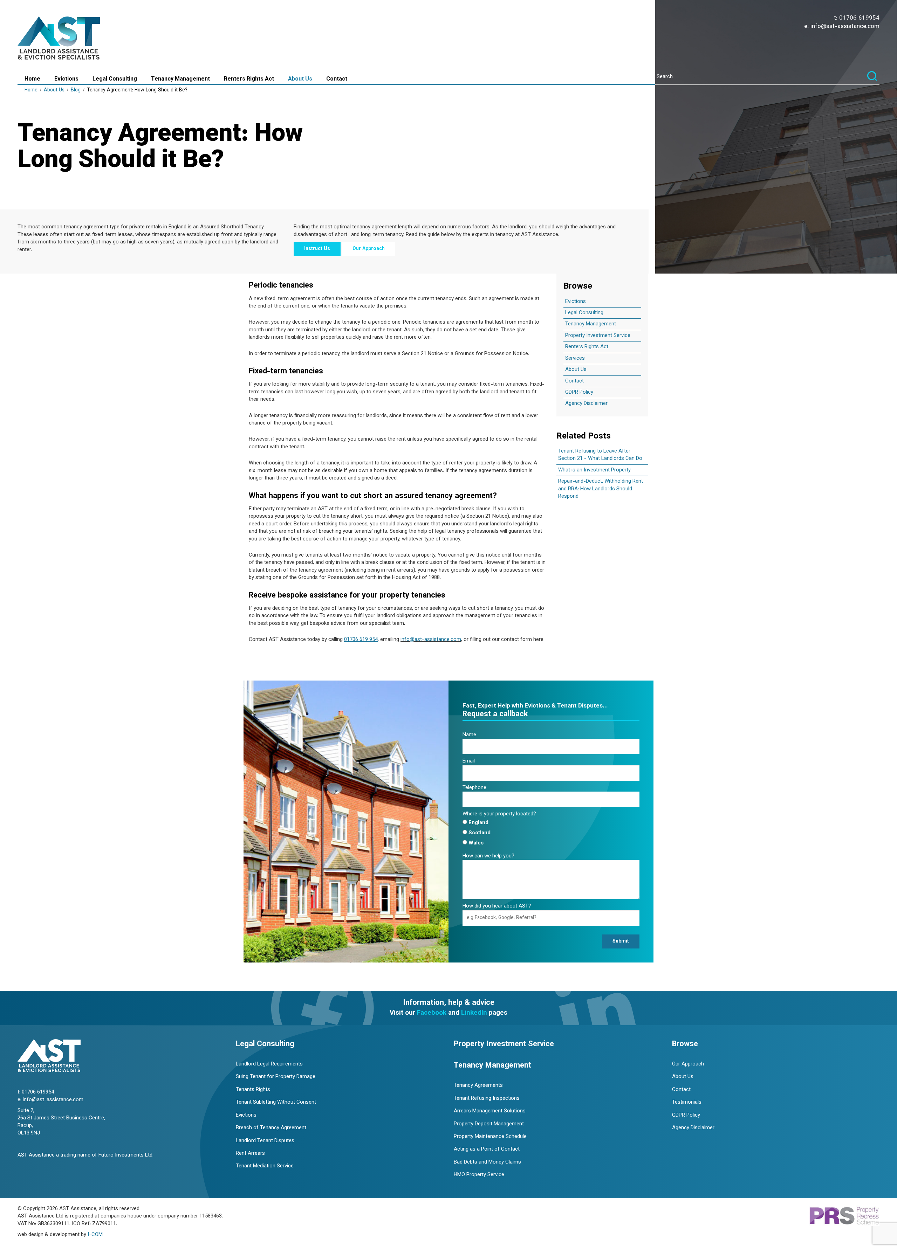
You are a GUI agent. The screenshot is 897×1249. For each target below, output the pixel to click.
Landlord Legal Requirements (269, 1064)
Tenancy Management (180, 79)
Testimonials (686, 1102)
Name (469, 735)
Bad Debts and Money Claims (487, 1162)
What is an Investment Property (594, 470)
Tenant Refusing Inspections (487, 1099)
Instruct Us (317, 249)
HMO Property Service (479, 1175)
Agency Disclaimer (586, 404)
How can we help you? (488, 856)
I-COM (95, 1235)
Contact (336, 79)
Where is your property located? (499, 814)
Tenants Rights (253, 1090)
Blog (76, 90)
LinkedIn (474, 1013)
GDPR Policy (579, 392)
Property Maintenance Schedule (490, 1137)
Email (469, 761)
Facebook (431, 1013)
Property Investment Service (597, 336)
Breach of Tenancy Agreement (271, 1128)
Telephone (474, 788)
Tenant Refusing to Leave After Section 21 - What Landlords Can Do (600, 455)
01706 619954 (859, 18)
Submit (620, 941)
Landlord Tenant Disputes (265, 1141)
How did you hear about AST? (497, 906)
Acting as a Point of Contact (487, 1149)
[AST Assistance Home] (60, 39)
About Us (300, 79)
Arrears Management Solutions (490, 1111)
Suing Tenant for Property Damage (275, 1077)
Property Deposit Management (489, 1124)
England (478, 823)
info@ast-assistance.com (844, 26)
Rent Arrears (250, 1154)
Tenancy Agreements (478, 1086)
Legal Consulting (115, 79)
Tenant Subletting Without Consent (276, 1102)
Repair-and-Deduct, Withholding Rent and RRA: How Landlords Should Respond (600, 489)
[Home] (49, 1057)
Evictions (66, 79)
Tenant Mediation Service (265, 1166)
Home (32, 79)
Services (575, 358)
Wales (476, 843)
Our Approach (368, 249)
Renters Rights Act (249, 79)
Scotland (479, 833)
